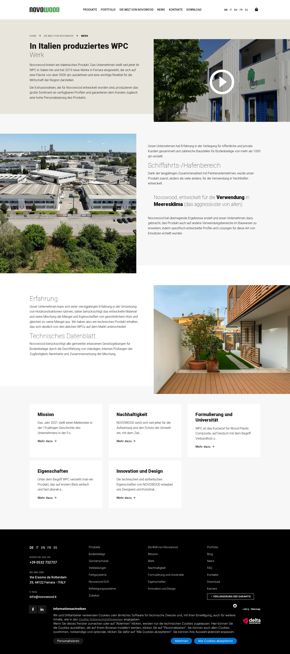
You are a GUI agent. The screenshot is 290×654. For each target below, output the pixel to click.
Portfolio (108, 9)
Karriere (212, 588)
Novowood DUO (99, 581)
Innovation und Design (162, 588)
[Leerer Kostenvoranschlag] (256, 10)
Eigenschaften (157, 581)
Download (193, 9)
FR (241, 9)
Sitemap (255, 609)
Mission (153, 554)
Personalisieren (68, 641)
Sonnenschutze (98, 561)
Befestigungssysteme (102, 588)
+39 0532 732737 (43, 562)
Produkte (90, 9)
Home (33, 36)
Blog (210, 554)
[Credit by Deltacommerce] (251, 623)
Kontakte (176, 9)
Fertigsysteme (97, 574)
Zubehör (94, 595)
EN (235, 9)
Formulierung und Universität (166, 574)
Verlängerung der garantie (232, 596)
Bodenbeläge (97, 554)
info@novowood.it (43, 597)
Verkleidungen (97, 567)
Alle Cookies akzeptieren (215, 641)
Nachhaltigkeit (157, 567)
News (161, 9)
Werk (151, 561)
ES (246, 9)
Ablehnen (181, 641)
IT (231, 9)
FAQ (209, 567)
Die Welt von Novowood (136, 9)
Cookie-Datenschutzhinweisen (101, 619)
